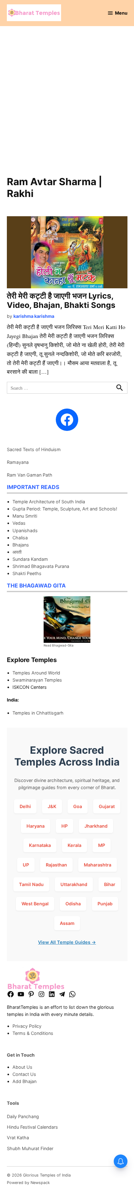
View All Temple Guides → (67, 942)
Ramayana (18, 462)
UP (26, 864)
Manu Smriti (24, 516)
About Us (22, 1067)
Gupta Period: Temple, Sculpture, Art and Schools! (64, 508)
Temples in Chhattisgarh (38, 712)
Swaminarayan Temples (37, 680)
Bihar (109, 884)
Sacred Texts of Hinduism (34, 449)
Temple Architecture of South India (48, 501)
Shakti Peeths (26, 573)
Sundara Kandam (30, 559)
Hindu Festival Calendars (32, 1127)
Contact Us (24, 1074)
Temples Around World (36, 672)
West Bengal (35, 903)
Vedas (19, 523)
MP (101, 845)
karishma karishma (33, 316)
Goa (77, 806)
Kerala (74, 845)
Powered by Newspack (28, 1182)
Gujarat (107, 806)
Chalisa (20, 537)
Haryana (35, 826)
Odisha (73, 903)
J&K (52, 806)
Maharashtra (97, 864)
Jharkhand (96, 826)
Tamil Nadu (31, 884)
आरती (17, 552)
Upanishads (25, 530)
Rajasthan (56, 864)
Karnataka (40, 845)
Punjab (105, 903)
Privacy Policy (26, 1026)
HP (64, 826)
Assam (67, 923)
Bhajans (20, 544)
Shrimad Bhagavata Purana (40, 566)
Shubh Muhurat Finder (30, 1148)
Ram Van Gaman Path (29, 475)
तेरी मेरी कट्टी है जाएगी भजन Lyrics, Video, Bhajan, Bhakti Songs (61, 300)
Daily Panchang (23, 1116)
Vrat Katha (18, 1137)
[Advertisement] (67, 104)
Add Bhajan (24, 1081)
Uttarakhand (73, 884)
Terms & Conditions (32, 1033)
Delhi (25, 806)
